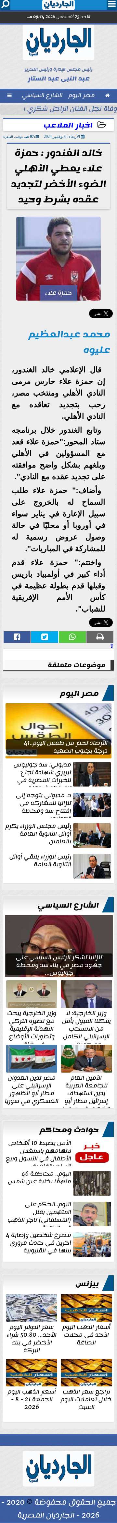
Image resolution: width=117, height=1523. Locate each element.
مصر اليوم (79, 693)
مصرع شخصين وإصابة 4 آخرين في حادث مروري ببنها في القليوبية (38, 1243)
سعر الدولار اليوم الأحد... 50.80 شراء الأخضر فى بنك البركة (32, 1338)
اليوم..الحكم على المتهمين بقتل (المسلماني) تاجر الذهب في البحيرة (39, 1213)
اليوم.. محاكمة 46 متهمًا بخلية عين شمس (39, 1178)
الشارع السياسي (68, 905)
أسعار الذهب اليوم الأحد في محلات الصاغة (86, 1334)
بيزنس (87, 1284)
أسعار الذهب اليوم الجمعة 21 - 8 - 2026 (32, 1398)
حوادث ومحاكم (69, 1130)
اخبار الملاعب (68, 125)
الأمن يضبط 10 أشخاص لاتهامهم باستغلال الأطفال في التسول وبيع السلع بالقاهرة (38, 1152)
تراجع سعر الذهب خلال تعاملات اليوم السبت (86, 1398)
